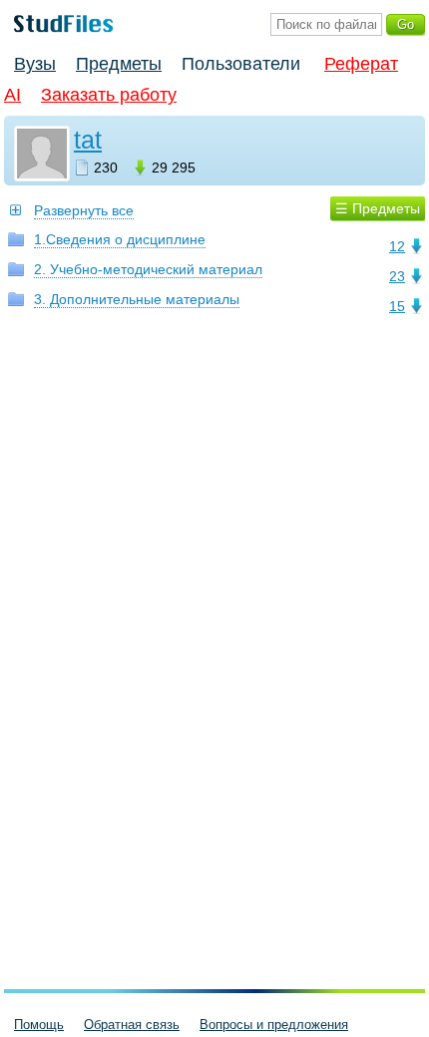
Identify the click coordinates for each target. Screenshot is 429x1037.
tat (88, 140)
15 (397, 306)
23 (397, 276)
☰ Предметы (377, 208)
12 (397, 246)
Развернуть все (84, 210)
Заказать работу (109, 95)
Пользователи (241, 64)
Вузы (35, 64)
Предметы (119, 64)
